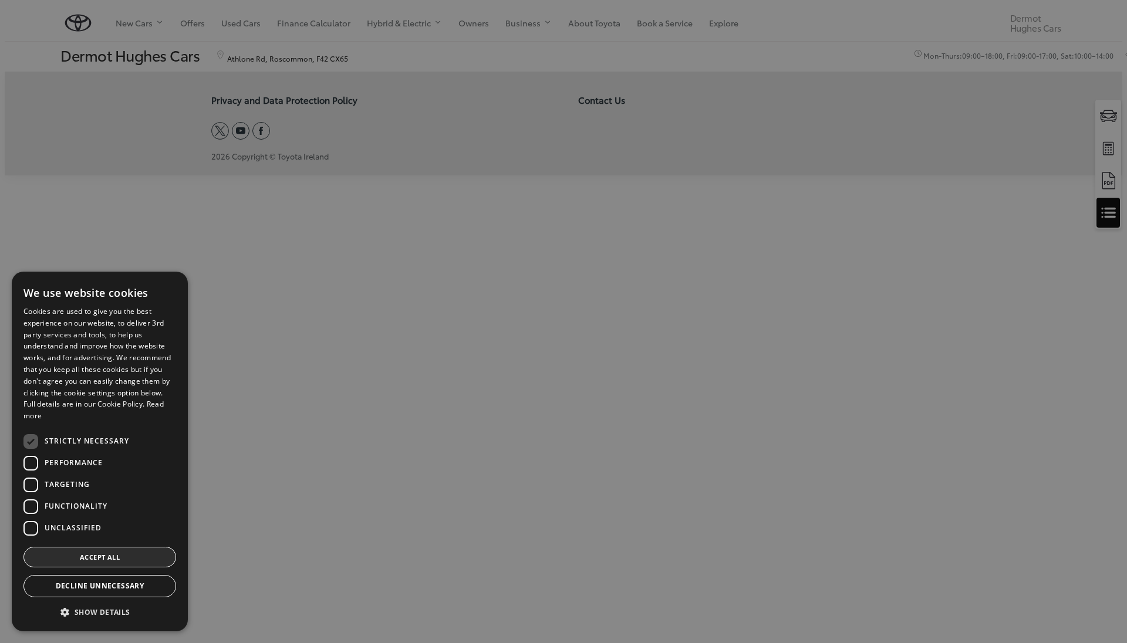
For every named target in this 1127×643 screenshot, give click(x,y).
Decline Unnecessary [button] (100, 586)
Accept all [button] (100, 557)
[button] (99, 612)
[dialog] (100, 451)
